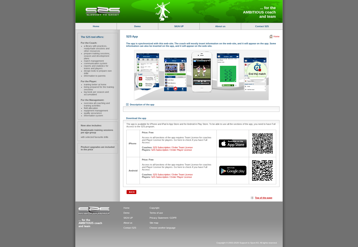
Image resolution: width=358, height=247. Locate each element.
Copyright (154, 208)
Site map (154, 223)
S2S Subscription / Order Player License (171, 150)
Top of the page (263, 197)
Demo (137, 26)
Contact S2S (262, 26)
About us (220, 26)
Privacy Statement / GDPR (163, 218)
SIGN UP (179, 26)
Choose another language (162, 228)
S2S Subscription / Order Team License (173, 147)
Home (96, 26)
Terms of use (156, 213)
